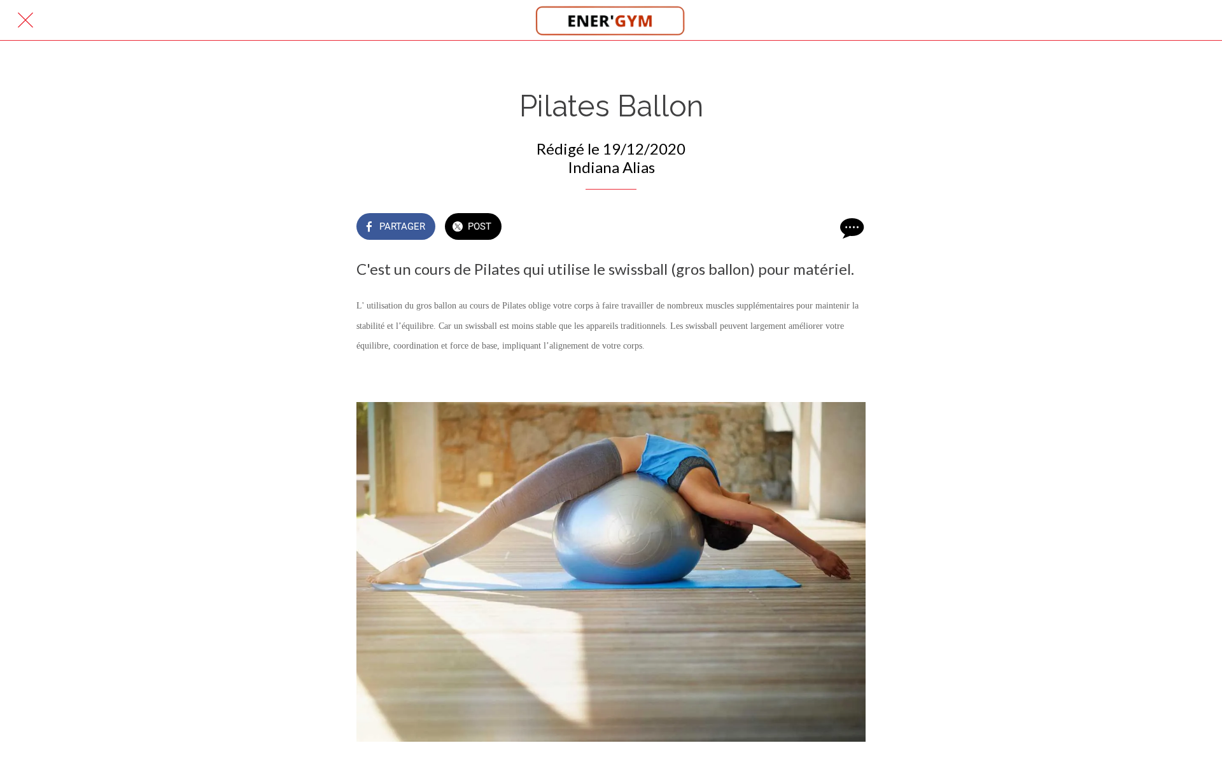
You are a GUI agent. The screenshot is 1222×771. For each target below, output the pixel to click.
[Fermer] (25, 20)
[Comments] (850, 227)
